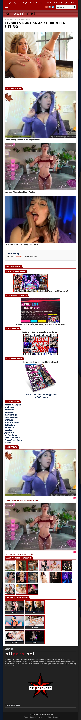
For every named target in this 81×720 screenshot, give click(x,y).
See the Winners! (58, 291)
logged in (19, 256)
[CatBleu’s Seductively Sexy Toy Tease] (40, 219)
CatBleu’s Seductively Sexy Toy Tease (21, 244)
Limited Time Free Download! (40, 362)
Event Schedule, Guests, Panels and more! (40, 324)
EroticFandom (11, 417)
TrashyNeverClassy (13, 440)
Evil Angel (9, 419)
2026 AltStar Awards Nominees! (40, 332)
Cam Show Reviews (10, 498)
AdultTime (9, 407)
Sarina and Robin (12, 437)
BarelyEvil (9, 409)
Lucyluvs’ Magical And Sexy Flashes (20, 192)
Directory (56, 717)
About (26, 717)
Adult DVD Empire (13, 404)
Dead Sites (48, 717)
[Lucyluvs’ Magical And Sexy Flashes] (40, 166)
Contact (33, 717)
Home (6, 19)
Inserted (8, 430)
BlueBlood (9, 412)
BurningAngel (11, 414)
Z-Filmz (8, 442)
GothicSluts (10, 425)
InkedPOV (9, 427)
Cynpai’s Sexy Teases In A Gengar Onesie (22, 139)
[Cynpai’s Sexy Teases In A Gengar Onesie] (40, 114)
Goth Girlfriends (12, 422)
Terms (39, 717)
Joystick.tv (9, 432)
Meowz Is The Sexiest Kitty (46, 3)
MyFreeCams (11, 435)
